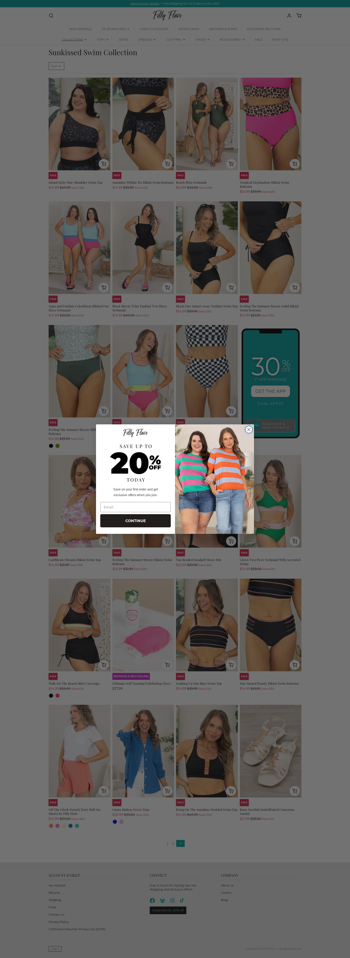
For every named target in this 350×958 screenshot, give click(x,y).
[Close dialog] (248, 429)
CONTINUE (135, 521)
